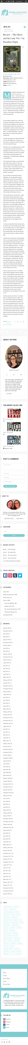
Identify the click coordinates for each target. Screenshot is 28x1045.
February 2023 (6, 680)
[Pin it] (23, 322)
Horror (15, 919)
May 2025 (5, 636)
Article (5, 591)
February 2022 (6, 712)
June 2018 (5, 836)
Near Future (12, 927)
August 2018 (6, 830)
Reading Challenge (8, 935)
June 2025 (5, 634)
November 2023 (7, 657)
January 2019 (6, 816)
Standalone (6, 943)
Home (4, 972)
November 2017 (7, 856)
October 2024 (6, 645)
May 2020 (5, 769)
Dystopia (17, 912)
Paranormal (12, 930)
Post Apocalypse (7, 933)
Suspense (5, 946)
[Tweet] (18, 322)
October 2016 (6, 893)
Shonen (10, 940)
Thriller (11, 946)
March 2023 (6, 677)
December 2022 (7, 686)
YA (12, 954)
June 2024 (5, 648)
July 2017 (5, 868)
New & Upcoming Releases (11, 609)
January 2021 (6, 746)
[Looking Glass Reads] (14, 12)
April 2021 (5, 738)
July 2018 (5, 833)
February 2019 (6, 813)
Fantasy (9, 321)
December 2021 (7, 717)
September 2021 (7, 723)
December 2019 (7, 784)
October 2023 (6, 660)
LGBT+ (20, 919)
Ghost (8, 323)
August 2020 (6, 761)
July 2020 (5, 764)
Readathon (15, 933)
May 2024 (5, 651)
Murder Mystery (15, 925)
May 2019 (5, 804)
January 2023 (6, 683)
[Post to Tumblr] (21, 322)
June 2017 (5, 870)
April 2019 (5, 807)
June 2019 (5, 801)
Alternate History (7, 906)
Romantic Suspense (8, 938)
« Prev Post (4, 332)
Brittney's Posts (9, 518)
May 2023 (5, 671)
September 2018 (7, 827)
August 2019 (6, 795)
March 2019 (6, 810)
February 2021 (6, 743)
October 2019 (6, 790)
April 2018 (5, 842)
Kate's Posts (20, 518)
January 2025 (6, 639)
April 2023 (5, 674)
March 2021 (6, 740)
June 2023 (5, 668)
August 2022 (6, 694)
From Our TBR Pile (8, 29)
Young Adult (18, 954)
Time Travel (17, 948)
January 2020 (6, 781)
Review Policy (6, 597)
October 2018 (6, 824)
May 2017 (5, 873)
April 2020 (5, 772)
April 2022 (5, 706)
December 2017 (7, 853)
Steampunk (13, 943)
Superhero (20, 943)
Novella (5, 930)
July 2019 (5, 798)
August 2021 (6, 726)
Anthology (16, 906)
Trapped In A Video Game (16, 951)
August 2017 (6, 865)
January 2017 (6, 885)
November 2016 (7, 891)
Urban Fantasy (7, 954)
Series (5, 940)
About (4, 981)
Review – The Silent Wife (8, 432)
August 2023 (6, 662)
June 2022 (5, 700)
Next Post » (23, 332)
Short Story (16, 940)
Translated (6, 951)
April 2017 (5, 876)
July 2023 (5, 665)
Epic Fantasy (6, 914)
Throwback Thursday (10, 612)
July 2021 (5, 729)
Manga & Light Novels (8, 31)
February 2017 (6, 882)
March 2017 (6, 879)
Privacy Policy (6, 984)
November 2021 (7, 720)
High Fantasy (14, 917)
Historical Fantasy (8, 919)
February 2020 (6, 778)
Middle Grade (7, 925)
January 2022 (6, 714)
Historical (5, 324)
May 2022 (5, 703)
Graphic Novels (8, 606)
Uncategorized (6, 615)
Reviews (5, 600)
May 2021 (5, 735)
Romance (16, 935)
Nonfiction (19, 927)
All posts (9, 393)
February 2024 (6, 654)
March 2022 (6, 709)
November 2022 (7, 688)
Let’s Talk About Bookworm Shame (11, 561)
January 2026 (6, 628)
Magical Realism (14, 922)
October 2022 (6, 691)
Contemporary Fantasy (8, 912)
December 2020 (7, 749)
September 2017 (7, 862)
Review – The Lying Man (8, 419)
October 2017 (6, 859)
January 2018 (6, 850)
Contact (5, 975)
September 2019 (7, 792)
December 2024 (7, 642)
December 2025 (7, 631)
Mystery (5, 927)
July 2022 (5, 697)
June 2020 (5, 766)
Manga (10, 324)
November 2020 (7, 752)
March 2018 (6, 844)
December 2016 (7, 888)
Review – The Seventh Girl (9, 558)
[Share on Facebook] (15, 322)
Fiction (18, 914)
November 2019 (7, 787)
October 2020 (6, 755)
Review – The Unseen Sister (8, 446)
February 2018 (6, 847)
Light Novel (6, 922)
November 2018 (7, 821)
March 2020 (6, 775)
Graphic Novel (7, 917)
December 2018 (7, 818)
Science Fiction (17, 938)
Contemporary (12, 909)
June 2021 (5, 732)
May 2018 (5, 839)
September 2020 (7, 758)
